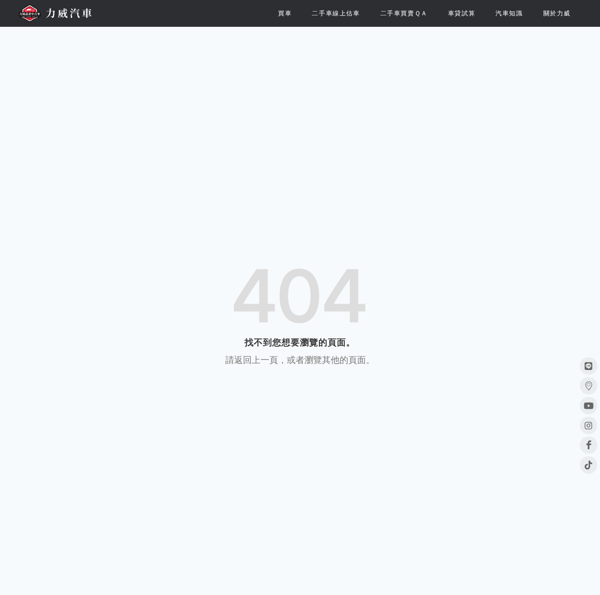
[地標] (588, 386)
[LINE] (588, 366)
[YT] (588, 405)
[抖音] (588, 465)
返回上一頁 (256, 360)
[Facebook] (588, 445)
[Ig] (588, 425)
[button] (284, 13)
